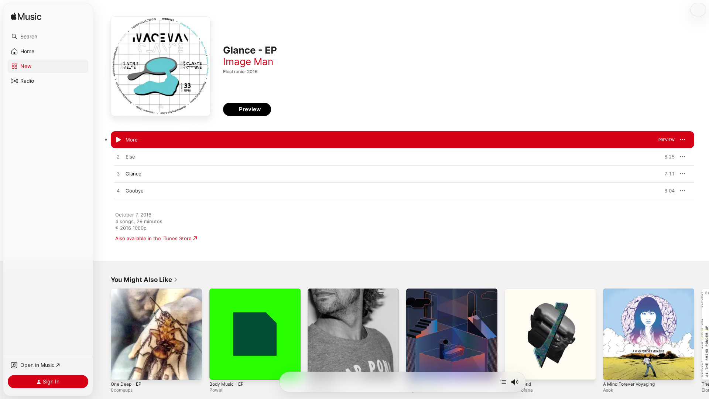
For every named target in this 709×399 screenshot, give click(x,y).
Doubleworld (519, 291)
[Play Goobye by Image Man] (118, 191)
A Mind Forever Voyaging (632, 291)
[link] (144, 280)
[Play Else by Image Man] (118, 157)
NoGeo (414, 291)
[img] (26, 17)
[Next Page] (701, 334)
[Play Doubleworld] (514, 370)
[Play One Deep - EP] (120, 370)
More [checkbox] (132, 140)
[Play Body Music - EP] (218, 370)
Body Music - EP (228, 291)
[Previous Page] (103, 334)
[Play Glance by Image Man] (118, 174)
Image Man (248, 61)
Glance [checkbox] (133, 174)
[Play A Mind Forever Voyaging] (612, 370)
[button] (48, 36)
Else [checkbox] (130, 157)
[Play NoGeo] (415, 370)
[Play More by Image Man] (118, 140)
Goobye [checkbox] (135, 191)
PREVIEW (666, 139)
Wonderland (321, 291)
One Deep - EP (128, 291)
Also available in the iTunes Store (153, 238)
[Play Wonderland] (316, 370)
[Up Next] (503, 382)
